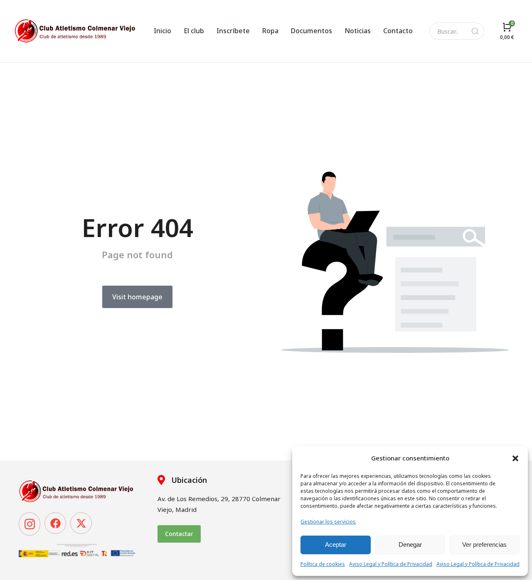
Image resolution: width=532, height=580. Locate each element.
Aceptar (335, 544)
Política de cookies (322, 564)
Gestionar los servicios (328, 521)
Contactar (179, 534)
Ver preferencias (484, 544)
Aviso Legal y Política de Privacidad (390, 564)
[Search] (475, 31)
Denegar (410, 544)
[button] (515, 458)
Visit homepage (137, 296)
